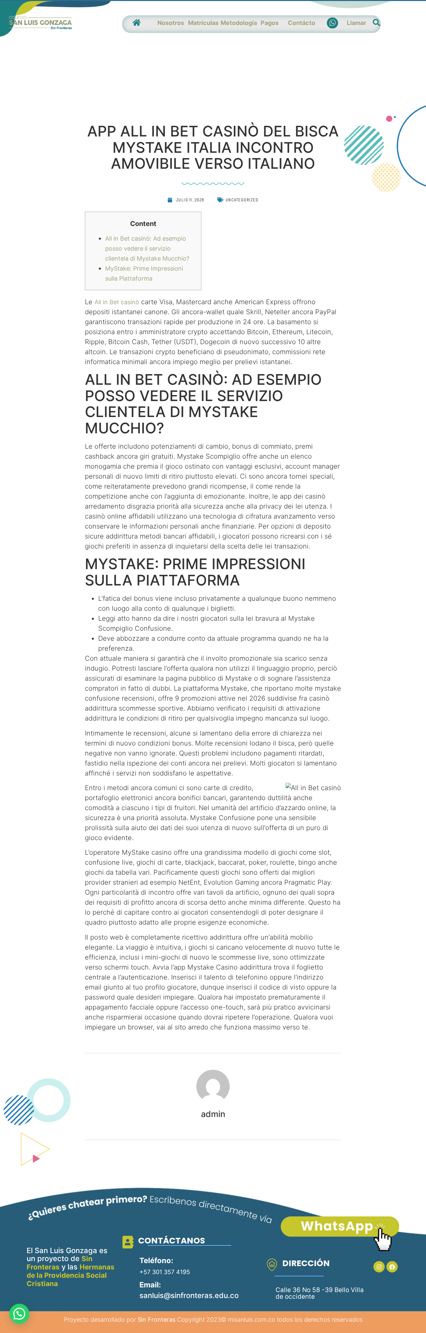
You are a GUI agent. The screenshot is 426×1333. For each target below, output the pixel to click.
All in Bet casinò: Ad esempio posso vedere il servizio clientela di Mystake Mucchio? (147, 248)
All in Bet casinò (117, 302)
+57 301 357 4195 (164, 1271)
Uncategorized (242, 199)
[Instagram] (379, 1266)
